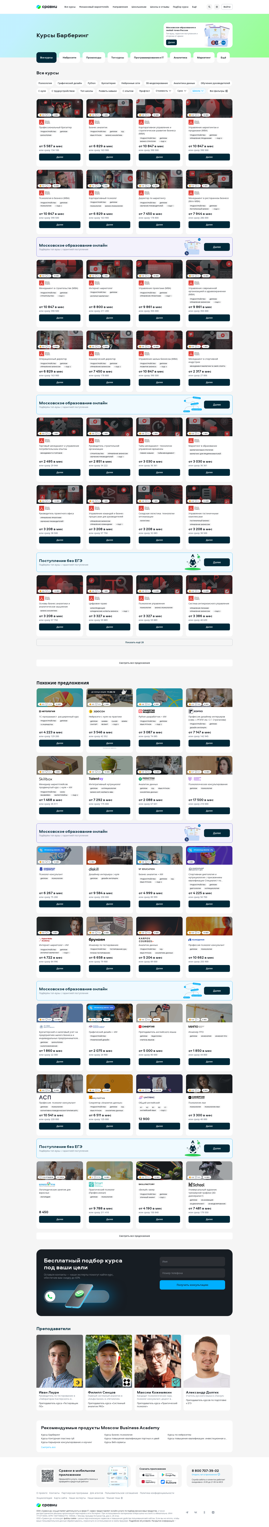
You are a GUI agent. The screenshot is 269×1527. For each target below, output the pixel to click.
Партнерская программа (74, 1492)
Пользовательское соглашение (121, 1492)
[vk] (195, 1512)
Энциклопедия (44, 1497)
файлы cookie (70, 1518)
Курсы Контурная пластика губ (57, 1438)
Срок (180, 90)
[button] (134, 35)
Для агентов (96, 1492)
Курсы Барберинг (50, 1434)
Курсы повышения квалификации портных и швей (131, 1438)
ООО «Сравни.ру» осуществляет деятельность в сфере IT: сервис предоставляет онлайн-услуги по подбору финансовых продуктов (96, 1511)
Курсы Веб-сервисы (115, 1442)
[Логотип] (108, 1505)
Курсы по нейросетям (179, 1434)
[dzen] (213, 1512)
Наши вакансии (96, 1497)
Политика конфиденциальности (157, 1492)
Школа (196, 90)
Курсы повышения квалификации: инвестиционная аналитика (198, 1438)
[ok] (204, 1512)
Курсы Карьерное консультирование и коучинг (66, 1442)
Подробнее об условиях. (140, 1521)
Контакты (54, 1492)
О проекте (41, 1492)
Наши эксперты (77, 1497)
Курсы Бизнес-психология (118, 1434)
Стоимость (162, 90)
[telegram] (187, 1512)
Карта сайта (60, 1497)
